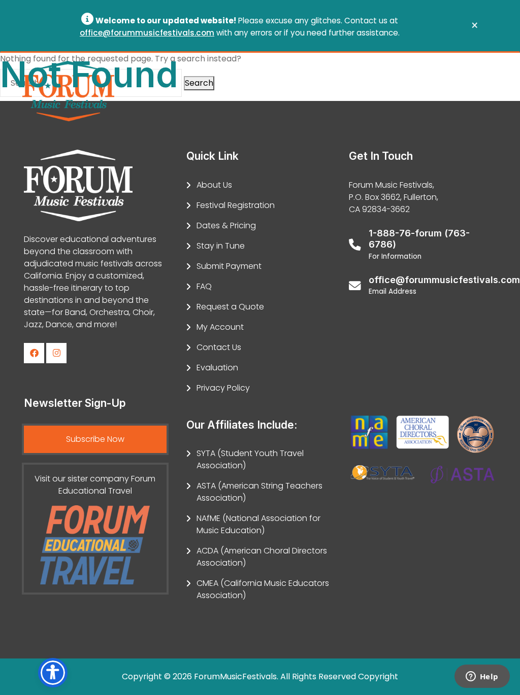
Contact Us (219, 347)
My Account (220, 327)
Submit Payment (229, 266)
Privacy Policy (223, 388)
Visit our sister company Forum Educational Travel (95, 485)
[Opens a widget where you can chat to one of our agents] (482, 677)
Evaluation (217, 367)
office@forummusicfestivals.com (147, 32)
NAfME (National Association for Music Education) (258, 524)
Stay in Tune (221, 246)
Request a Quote (230, 306)
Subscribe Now (95, 439)
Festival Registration (236, 205)
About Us (214, 185)
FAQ (204, 286)
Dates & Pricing (226, 225)
